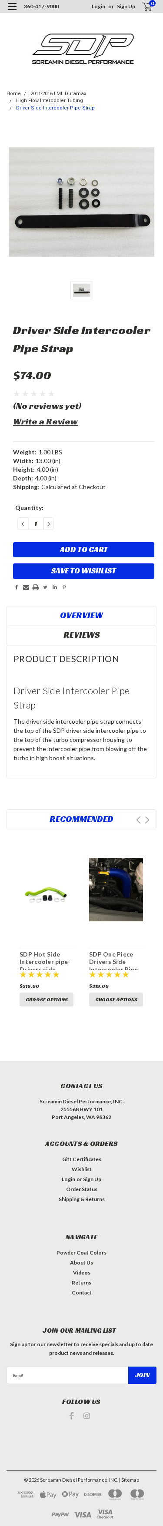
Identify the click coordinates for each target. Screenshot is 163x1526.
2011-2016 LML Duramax (58, 93)
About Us (81, 1262)
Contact (82, 1292)
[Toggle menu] (12, 12)
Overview (81, 615)
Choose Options (47, 999)
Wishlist (82, 1169)
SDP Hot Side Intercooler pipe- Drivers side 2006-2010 (45, 965)
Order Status (81, 1189)
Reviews (81, 634)
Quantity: (29, 507)
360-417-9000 (41, 6)
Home (14, 93)
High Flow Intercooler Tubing (49, 100)
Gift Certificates (81, 1159)
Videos (81, 1272)
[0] (141, 6)
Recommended (81, 818)
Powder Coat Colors (81, 1252)
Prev (138, 819)
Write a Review (45, 421)
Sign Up (126, 6)
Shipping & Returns (82, 1199)
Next (147, 819)
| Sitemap (129, 1480)
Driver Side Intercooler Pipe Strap (55, 108)
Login (98, 6)
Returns (81, 1282)
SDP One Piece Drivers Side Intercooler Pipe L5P (113, 965)
